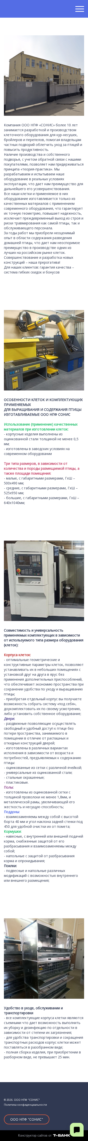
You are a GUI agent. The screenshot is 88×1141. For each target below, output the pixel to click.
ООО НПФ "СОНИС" (26, 1119)
